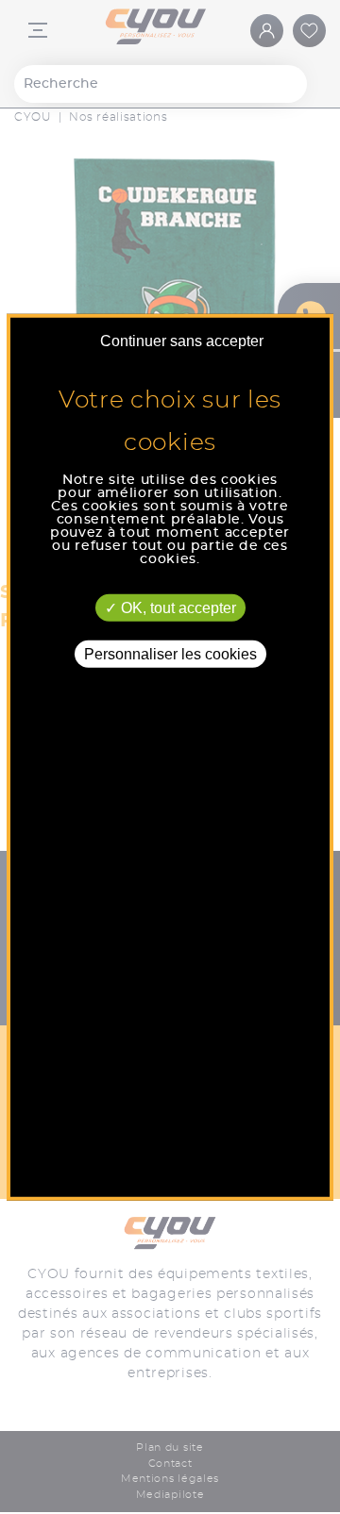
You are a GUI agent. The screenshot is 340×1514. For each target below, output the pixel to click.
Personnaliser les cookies (170, 653)
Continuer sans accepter (182, 340)
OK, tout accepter (176, 607)
